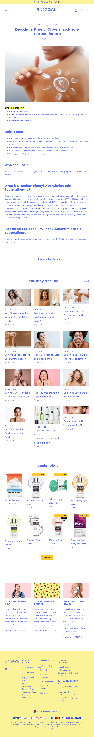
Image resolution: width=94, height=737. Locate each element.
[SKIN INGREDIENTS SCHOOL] (47, 590)
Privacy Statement (44, 676)
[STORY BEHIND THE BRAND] (76, 590)
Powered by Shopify (47, 729)
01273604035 (28, 672)
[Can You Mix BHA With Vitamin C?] (76, 410)
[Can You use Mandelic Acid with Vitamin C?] (18, 377)
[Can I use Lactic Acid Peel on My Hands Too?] (76, 296)
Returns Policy (45, 670)
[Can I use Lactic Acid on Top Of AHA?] (76, 377)
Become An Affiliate (44, 687)
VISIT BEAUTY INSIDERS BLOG (17, 631)
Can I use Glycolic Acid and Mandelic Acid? (45, 317)
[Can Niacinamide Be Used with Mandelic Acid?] (18, 297)
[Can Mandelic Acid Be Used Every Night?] (18, 339)
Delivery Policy (46, 666)
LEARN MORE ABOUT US (74, 637)
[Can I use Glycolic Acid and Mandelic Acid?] (47, 297)
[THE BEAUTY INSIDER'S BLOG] (18, 590)
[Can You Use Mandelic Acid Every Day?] (47, 377)
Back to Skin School (49, 259)
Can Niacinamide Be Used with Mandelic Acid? (16, 317)
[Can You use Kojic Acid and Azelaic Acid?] (18, 414)
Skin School (45, 693)
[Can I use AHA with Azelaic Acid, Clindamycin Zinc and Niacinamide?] (47, 415)
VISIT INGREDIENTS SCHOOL (46, 631)
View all (86, 281)
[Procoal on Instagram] (6, 668)
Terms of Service (46, 681)
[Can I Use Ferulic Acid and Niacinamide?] (47, 339)
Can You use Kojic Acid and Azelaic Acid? (15, 433)
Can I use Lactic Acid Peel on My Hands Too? (75, 315)
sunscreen (39, 25)
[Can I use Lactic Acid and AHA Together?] (76, 339)
